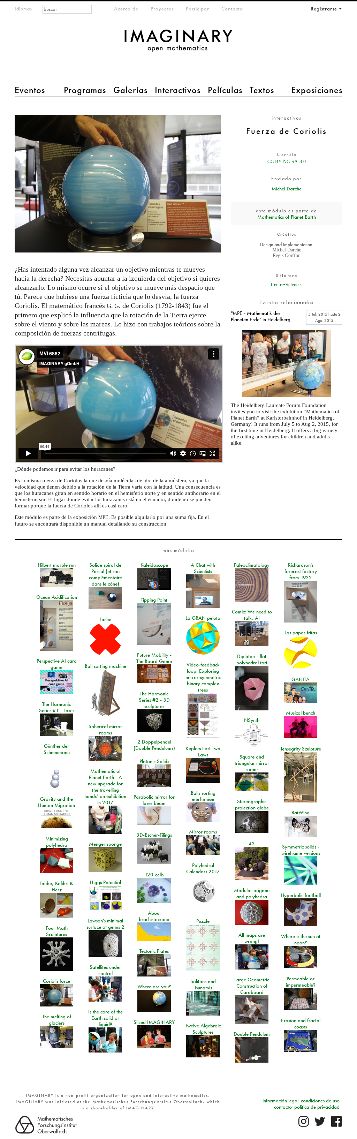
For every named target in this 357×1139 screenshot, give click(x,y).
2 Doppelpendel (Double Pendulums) (154, 745)
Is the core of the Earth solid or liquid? (105, 1018)
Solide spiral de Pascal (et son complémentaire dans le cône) (105, 574)
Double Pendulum (252, 1034)
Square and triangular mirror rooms (252, 763)
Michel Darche (287, 189)
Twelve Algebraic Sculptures (203, 1029)
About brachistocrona (154, 916)
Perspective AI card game (57, 664)
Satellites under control (105, 970)
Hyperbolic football (301, 895)
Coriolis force (56, 981)
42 (252, 843)
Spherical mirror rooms (105, 729)
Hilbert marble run (57, 565)
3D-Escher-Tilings (154, 835)
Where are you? (154, 986)
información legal (280, 1100)
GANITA (300, 679)
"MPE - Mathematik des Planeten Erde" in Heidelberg (260, 316)
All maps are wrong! (251, 938)
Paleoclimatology (251, 565)
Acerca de (126, 9)
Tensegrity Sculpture (300, 749)
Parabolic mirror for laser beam (154, 800)
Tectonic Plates (154, 951)
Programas (85, 90)
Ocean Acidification (56, 597)
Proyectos (162, 9)
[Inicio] (178, 44)
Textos (262, 90)
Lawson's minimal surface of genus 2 (105, 924)
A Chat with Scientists (203, 568)
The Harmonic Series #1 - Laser (56, 707)
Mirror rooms (203, 832)
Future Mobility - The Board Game (154, 658)
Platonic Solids (154, 761)
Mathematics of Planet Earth (286, 217)
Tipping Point (154, 600)
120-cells (154, 875)
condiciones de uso (320, 1100)
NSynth (251, 720)
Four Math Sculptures (57, 931)
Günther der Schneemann (57, 749)
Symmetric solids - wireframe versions (300, 850)
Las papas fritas (300, 632)
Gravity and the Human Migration (56, 802)
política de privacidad (317, 1107)
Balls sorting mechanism (203, 796)
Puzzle (203, 921)
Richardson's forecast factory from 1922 (300, 571)
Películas (225, 90)
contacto (283, 1107)
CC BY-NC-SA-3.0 (286, 161)
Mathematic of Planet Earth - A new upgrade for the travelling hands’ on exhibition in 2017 (105, 787)
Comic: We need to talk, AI (252, 615)
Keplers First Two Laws (202, 751)
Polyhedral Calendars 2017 (203, 868)
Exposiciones (316, 90)
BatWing (300, 812)
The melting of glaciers (56, 1019)
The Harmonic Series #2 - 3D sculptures (154, 700)
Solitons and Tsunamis (203, 984)
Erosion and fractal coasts (300, 1023)
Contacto (232, 9)
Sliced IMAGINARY (154, 1022)
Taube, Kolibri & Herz (56, 886)
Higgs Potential (105, 882)
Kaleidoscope (154, 565)
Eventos (30, 90)
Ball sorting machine (105, 666)
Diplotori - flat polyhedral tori (251, 659)
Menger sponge (105, 844)
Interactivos (177, 90)
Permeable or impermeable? (301, 981)
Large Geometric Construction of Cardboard (251, 985)
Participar (197, 9)
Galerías (130, 90)
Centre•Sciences (286, 284)
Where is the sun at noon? (300, 939)
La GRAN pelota (202, 618)
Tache (105, 619)
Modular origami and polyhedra (251, 893)
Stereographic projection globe (252, 804)
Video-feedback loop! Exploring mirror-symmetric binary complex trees (203, 677)
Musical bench (300, 713)
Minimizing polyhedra (56, 842)
